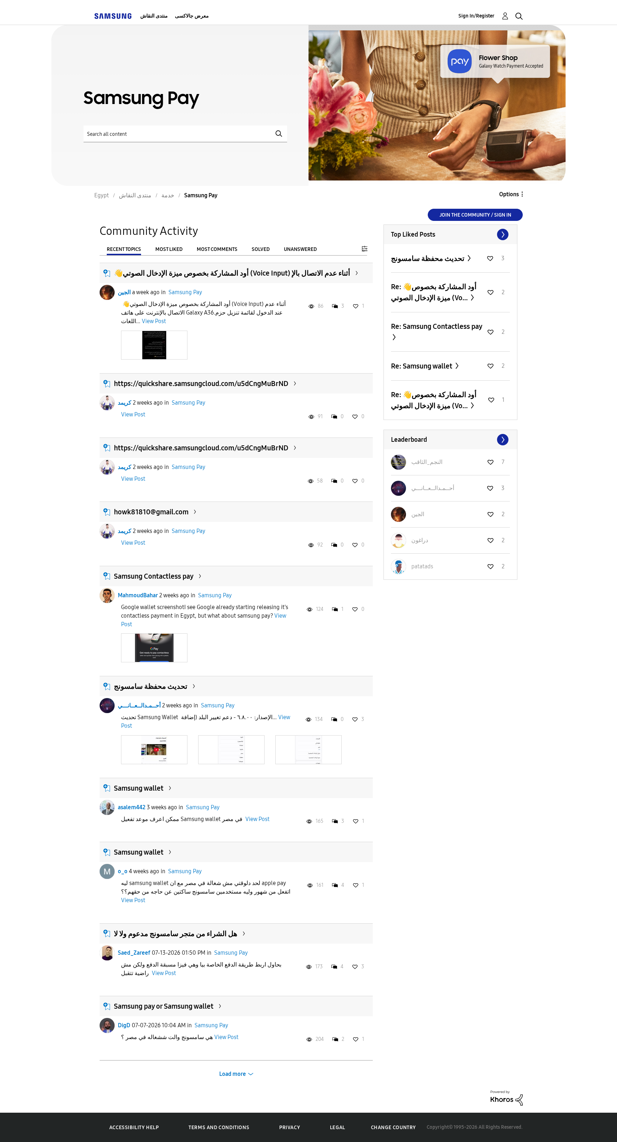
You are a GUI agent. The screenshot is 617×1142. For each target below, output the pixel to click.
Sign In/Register (476, 16)
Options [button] (509, 194)
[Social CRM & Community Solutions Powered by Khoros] (507, 1097)
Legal (337, 1127)
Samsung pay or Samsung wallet (164, 1006)
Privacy (289, 1127)
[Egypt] (112, 16)
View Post (154, 321)
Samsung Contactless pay (154, 576)
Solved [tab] (261, 249)
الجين (124, 292)
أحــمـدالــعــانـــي (139, 705)
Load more (232, 1074)
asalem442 (131, 807)
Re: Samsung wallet (422, 366)
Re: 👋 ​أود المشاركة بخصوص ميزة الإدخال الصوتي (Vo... (434, 292)
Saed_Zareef (134, 952)
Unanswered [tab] (300, 249)
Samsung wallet (139, 788)
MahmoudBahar (138, 595)
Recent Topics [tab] (124, 249)
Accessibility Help (134, 1127)
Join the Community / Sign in (475, 215)
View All (450, 234)
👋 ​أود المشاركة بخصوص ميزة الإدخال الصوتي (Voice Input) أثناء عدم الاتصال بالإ (232, 273)
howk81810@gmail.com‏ (151, 512)
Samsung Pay (185, 292)
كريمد (124, 402)
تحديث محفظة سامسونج (150, 686)
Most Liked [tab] (168, 249)
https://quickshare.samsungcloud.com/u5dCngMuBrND (201, 383)
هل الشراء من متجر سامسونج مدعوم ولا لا (175, 933)
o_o (122, 871)
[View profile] (107, 292)
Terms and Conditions (219, 1127)
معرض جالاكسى (192, 16)
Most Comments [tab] (217, 249)
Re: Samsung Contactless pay (436, 326)
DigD (124, 1025)
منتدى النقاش (154, 16)
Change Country (393, 1127)
